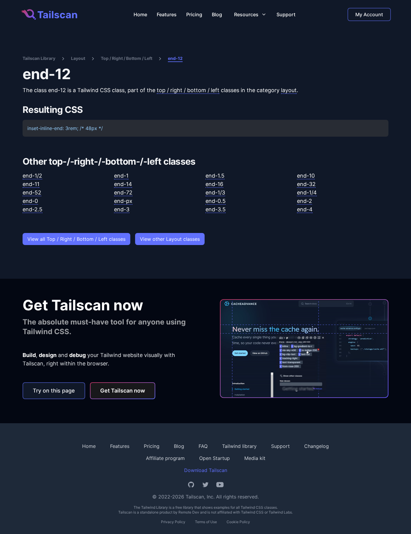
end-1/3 (215, 192)
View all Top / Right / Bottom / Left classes (76, 239)
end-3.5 (216, 209)
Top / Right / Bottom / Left (126, 58)
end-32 (306, 184)
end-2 (304, 201)
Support (286, 14)
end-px (123, 201)
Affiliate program (165, 458)
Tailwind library (239, 446)
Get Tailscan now (122, 390)
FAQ (203, 446)
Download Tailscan (205, 470)
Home (140, 14)
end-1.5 (215, 175)
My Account (369, 14)
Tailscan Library (39, 58)
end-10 (306, 175)
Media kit (254, 458)
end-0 (30, 201)
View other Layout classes (170, 239)
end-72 (123, 192)
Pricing (194, 14)
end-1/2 (32, 175)
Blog (217, 14)
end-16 (214, 184)
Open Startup (214, 458)
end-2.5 (32, 209)
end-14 (123, 184)
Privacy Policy (173, 522)
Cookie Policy (238, 522)
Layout (78, 58)
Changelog (316, 446)
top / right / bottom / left (188, 90)
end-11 (31, 184)
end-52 (32, 192)
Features (167, 14)
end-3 (121, 209)
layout (289, 90)
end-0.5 (216, 201)
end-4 (305, 209)
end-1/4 (307, 192)
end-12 (175, 58)
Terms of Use (206, 522)
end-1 (121, 175)
